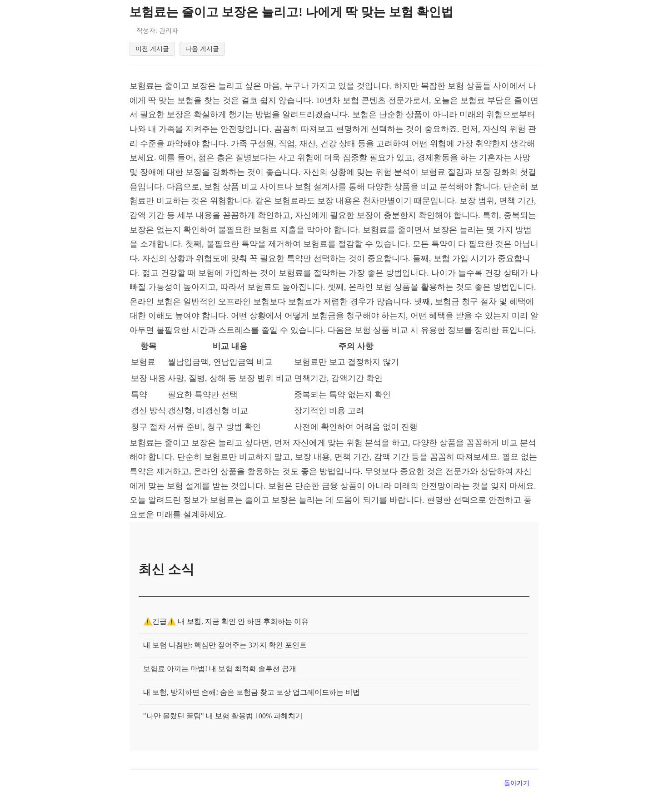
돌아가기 (516, 782)
